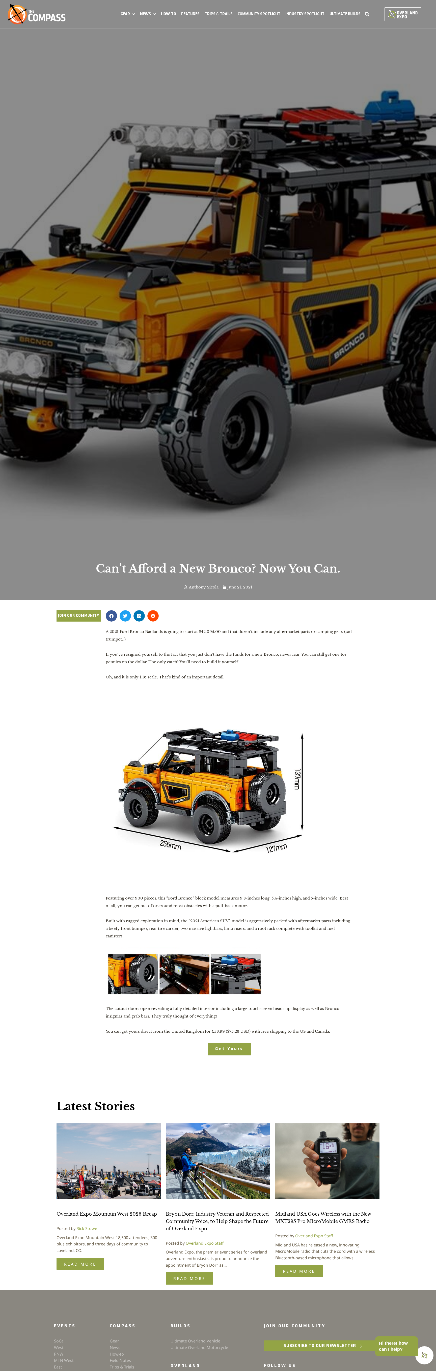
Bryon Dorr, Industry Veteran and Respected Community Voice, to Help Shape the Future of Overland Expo (217, 1221)
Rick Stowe (86, 1228)
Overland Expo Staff (205, 1243)
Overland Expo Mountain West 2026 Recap (107, 1214)
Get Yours (229, 1049)
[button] (128, 14)
